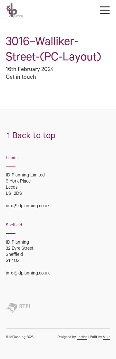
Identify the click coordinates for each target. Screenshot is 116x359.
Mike (106, 337)
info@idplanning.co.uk (28, 206)
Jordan (82, 337)
